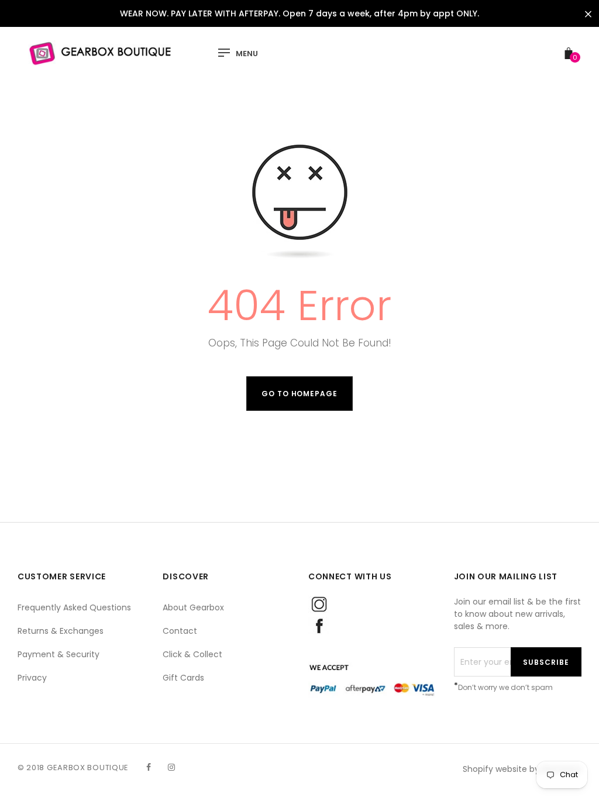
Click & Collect (192, 654)
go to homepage (299, 394)
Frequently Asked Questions (74, 607)
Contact (180, 631)
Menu (247, 54)
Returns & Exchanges (61, 631)
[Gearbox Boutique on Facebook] (148, 767)
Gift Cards (183, 678)
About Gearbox (193, 607)
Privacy (32, 678)
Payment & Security (58, 654)
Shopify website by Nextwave (522, 769)
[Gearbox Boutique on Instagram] (171, 767)
